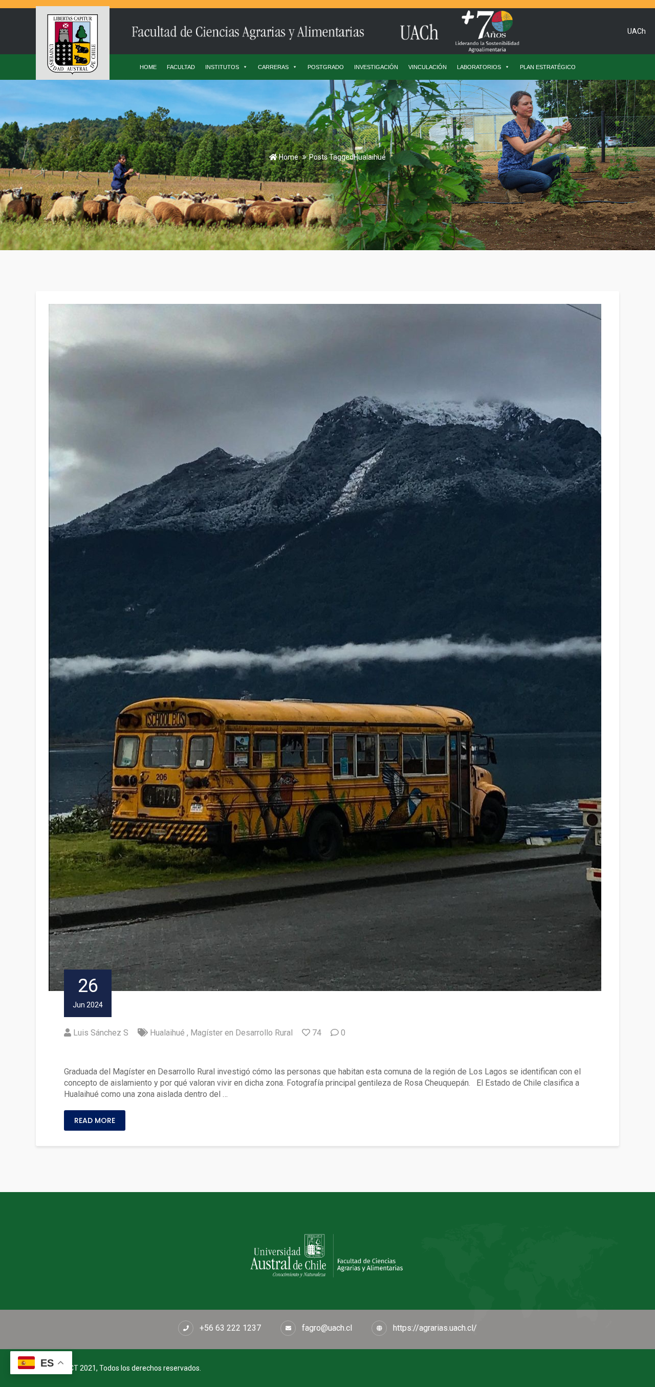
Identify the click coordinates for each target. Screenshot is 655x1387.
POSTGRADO (326, 67)
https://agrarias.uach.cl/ (435, 1328)
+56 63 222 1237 (230, 1328)
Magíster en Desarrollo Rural (241, 1033)
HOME (148, 67)
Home (287, 157)
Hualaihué (167, 1033)
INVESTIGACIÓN (376, 67)
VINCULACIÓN (427, 67)
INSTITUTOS (222, 67)
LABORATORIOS (479, 67)
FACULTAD (181, 67)
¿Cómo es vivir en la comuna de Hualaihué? (175, 1052)
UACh (636, 31)
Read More (94, 1120)
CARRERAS (273, 67)
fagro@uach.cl (327, 1328)
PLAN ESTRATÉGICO (548, 67)
